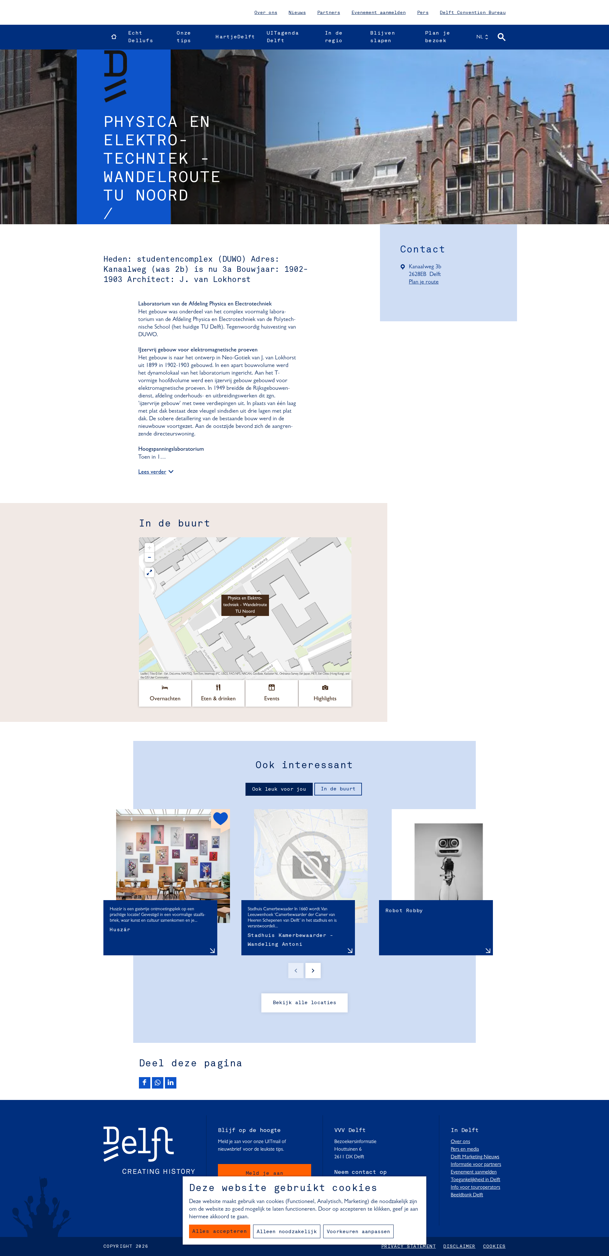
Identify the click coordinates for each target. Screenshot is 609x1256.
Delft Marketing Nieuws (475, 1157)
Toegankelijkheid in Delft (475, 1179)
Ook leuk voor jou (279, 789)
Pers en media (465, 1149)
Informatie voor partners (476, 1164)
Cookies (494, 1246)
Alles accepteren (219, 1231)
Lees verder (152, 472)
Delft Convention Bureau (473, 12)
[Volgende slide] (313, 970)
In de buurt (338, 789)
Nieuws (297, 12)
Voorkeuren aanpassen (358, 1231)
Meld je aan (265, 1173)
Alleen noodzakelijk (287, 1231)
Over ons (265, 12)
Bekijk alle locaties (304, 1002)
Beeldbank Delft (467, 1195)
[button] (245, 608)
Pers (423, 12)
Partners (328, 12)
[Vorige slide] (296, 970)
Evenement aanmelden (378, 12)
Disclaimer (459, 1246)
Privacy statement (408, 1246)
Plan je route (426, 282)
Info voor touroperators (475, 1187)
